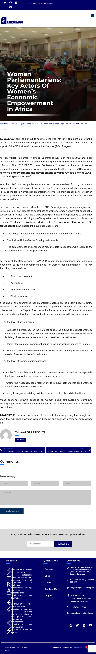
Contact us (78, 647)
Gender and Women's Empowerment (57, 124)
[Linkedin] (15, 2)
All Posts (20, 440)
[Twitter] (5, 2)
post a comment (13, 511)
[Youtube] (10, 7)
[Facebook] (10, 2)
